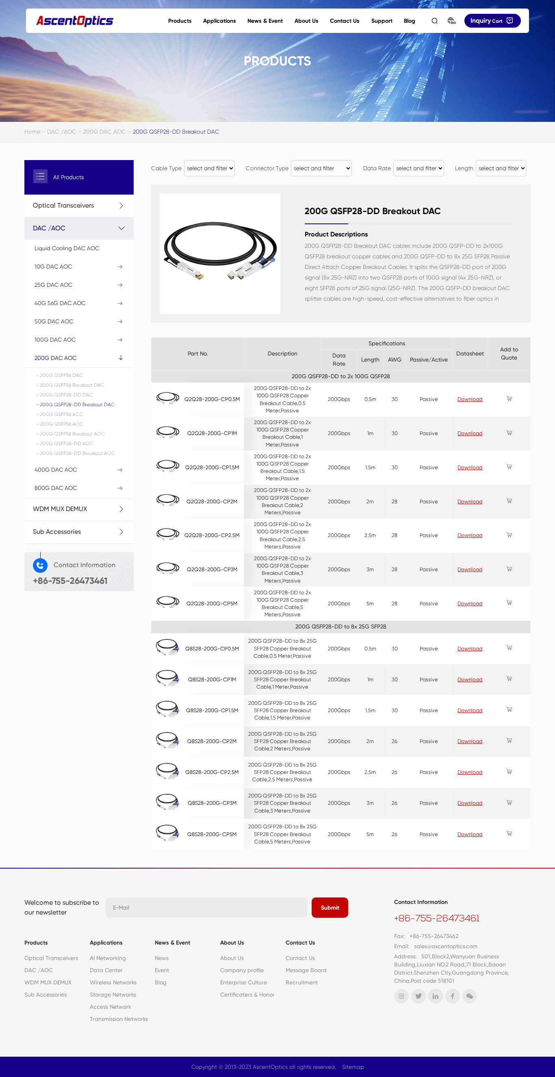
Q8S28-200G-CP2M (211, 741)
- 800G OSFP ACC (60, 551)
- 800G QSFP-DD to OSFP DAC (75, 561)
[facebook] (452, 996)
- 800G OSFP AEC (59, 571)
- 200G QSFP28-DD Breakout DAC (75, 404)
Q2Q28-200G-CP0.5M (212, 399)
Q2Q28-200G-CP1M (212, 433)
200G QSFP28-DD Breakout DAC (176, 131)
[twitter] (418, 996)
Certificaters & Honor (247, 994)
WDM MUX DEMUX (48, 982)
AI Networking (108, 958)
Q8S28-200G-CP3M (212, 803)
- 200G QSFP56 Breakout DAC (70, 385)
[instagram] (401, 996)
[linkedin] (435, 996)
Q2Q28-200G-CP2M (211, 501)
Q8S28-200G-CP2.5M (211, 772)
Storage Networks (113, 994)
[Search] (434, 21)
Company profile (242, 970)
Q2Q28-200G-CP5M (211, 603)
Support (381, 20)
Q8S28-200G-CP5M (211, 834)
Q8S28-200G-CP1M (212, 679)
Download (469, 399)
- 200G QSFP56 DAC (59, 375)
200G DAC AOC (104, 131)
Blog (409, 20)
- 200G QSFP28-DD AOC (64, 443)
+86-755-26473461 (436, 919)
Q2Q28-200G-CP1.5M (212, 467)
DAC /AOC (61, 131)
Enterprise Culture (243, 982)
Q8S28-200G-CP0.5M (212, 649)
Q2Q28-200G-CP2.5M (211, 535)
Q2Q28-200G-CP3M (212, 569)
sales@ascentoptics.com (445, 946)
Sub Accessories (45, 994)
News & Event (265, 20)
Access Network (110, 1006)
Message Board (306, 970)
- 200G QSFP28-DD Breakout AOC (75, 453)
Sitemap (353, 1067)
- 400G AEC (53, 582)
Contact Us (345, 20)
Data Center (106, 970)
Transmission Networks (119, 1019)
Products (180, 20)
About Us (307, 20)
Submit (330, 907)
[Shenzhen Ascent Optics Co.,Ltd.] (74, 21)
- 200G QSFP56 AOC (59, 424)
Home (32, 131)
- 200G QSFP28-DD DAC (64, 395)
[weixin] (469, 996)
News (162, 958)
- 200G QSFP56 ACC (59, 414)
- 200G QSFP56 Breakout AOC (70, 434)
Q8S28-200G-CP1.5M (212, 710)
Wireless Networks (113, 982)
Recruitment (302, 982)
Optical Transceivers (51, 958)
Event (162, 970)
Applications (219, 20)
